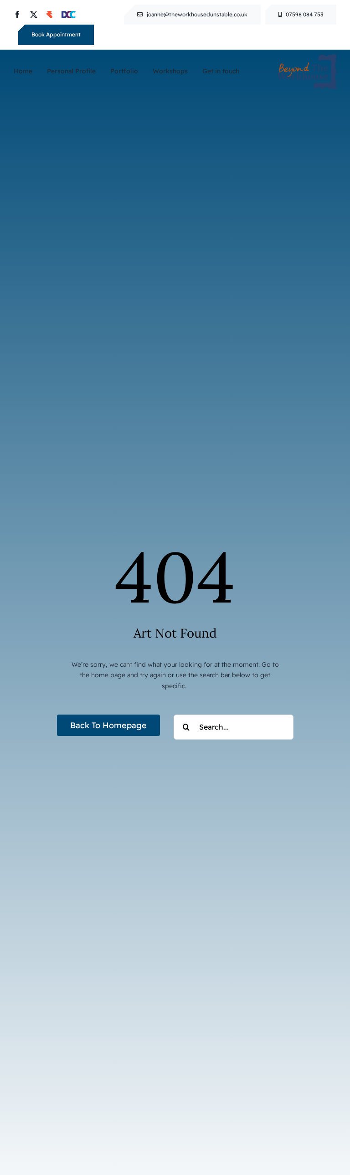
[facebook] (17, 14)
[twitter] (33, 14)
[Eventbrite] (49, 14)
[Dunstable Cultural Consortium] (69, 14)
